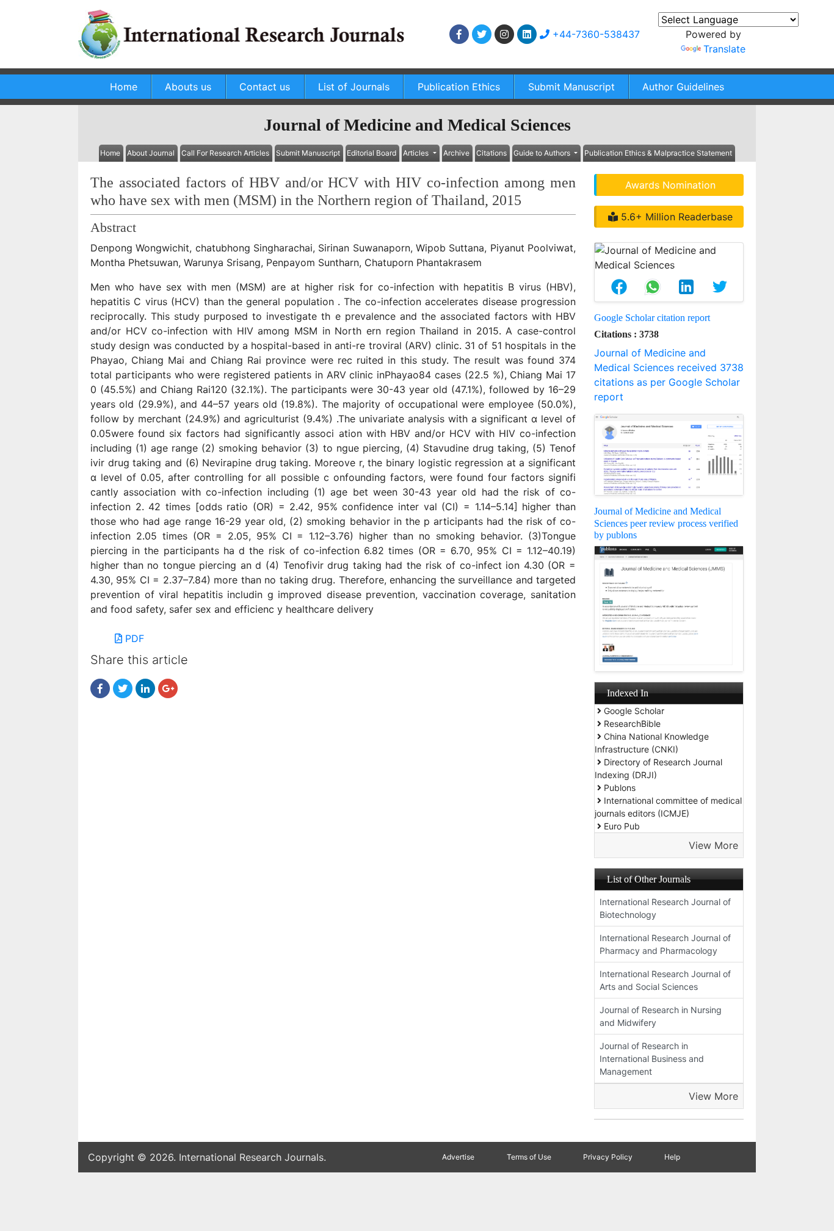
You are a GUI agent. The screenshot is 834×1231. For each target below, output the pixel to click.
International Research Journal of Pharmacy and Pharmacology (665, 944)
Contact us (264, 87)
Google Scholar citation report (652, 317)
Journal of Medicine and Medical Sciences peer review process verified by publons (666, 523)
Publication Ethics (459, 87)
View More (713, 845)
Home (123, 87)
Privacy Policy (608, 1156)
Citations (491, 152)
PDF (133, 638)
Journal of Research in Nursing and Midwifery (661, 1016)
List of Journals (354, 87)
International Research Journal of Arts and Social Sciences (665, 980)
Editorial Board (371, 152)
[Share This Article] (619, 286)
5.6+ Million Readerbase (675, 217)
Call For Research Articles (225, 152)
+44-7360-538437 (594, 34)
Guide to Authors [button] (542, 152)
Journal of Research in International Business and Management (652, 1059)
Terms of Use (529, 1156)
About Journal (151, 152)
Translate (724, 49)
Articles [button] (416, 152)
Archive (456, 152)
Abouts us (188, 87)
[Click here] (459, 34)
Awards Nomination (670, 185)
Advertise (458, 1156)
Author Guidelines (683, 87)
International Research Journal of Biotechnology (665, 908)
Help (672, 1156)
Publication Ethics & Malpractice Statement (658, 152)
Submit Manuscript (571, 87)
